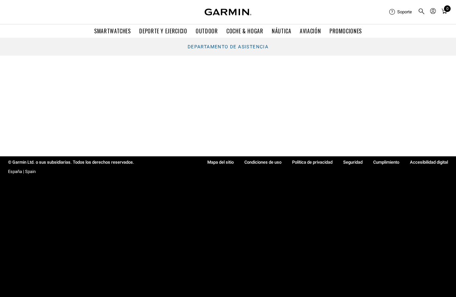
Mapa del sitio (220, 162)
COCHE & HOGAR (244, 31)
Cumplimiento (386, 162)
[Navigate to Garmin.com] (228, 12)
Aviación (310, 31)
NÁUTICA (281, 31)
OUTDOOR (207, 31)
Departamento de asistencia (228, 46)
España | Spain (22, 171)
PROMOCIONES (345, 31)
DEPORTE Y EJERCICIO (163, 31)
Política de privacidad (312, 162)
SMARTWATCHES (112, 31)
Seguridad (353, 162)
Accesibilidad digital (429, 162)
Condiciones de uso (262, 162)
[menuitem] (401, 12)
